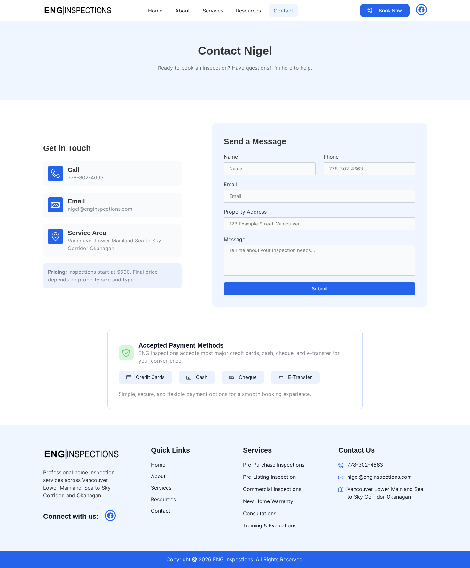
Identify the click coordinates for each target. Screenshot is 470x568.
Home (155, 10)
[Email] (55, 204)
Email (76, 201)
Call (74, 169)
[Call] (55, 173)
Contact (283, 10)
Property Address (245, 212)
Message (234, 239)
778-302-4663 (86, 177)
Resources (248, 10)
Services (213, 10)
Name (231, 157)
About (182, 10)
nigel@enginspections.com (100, 209)
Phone (331, 157)
